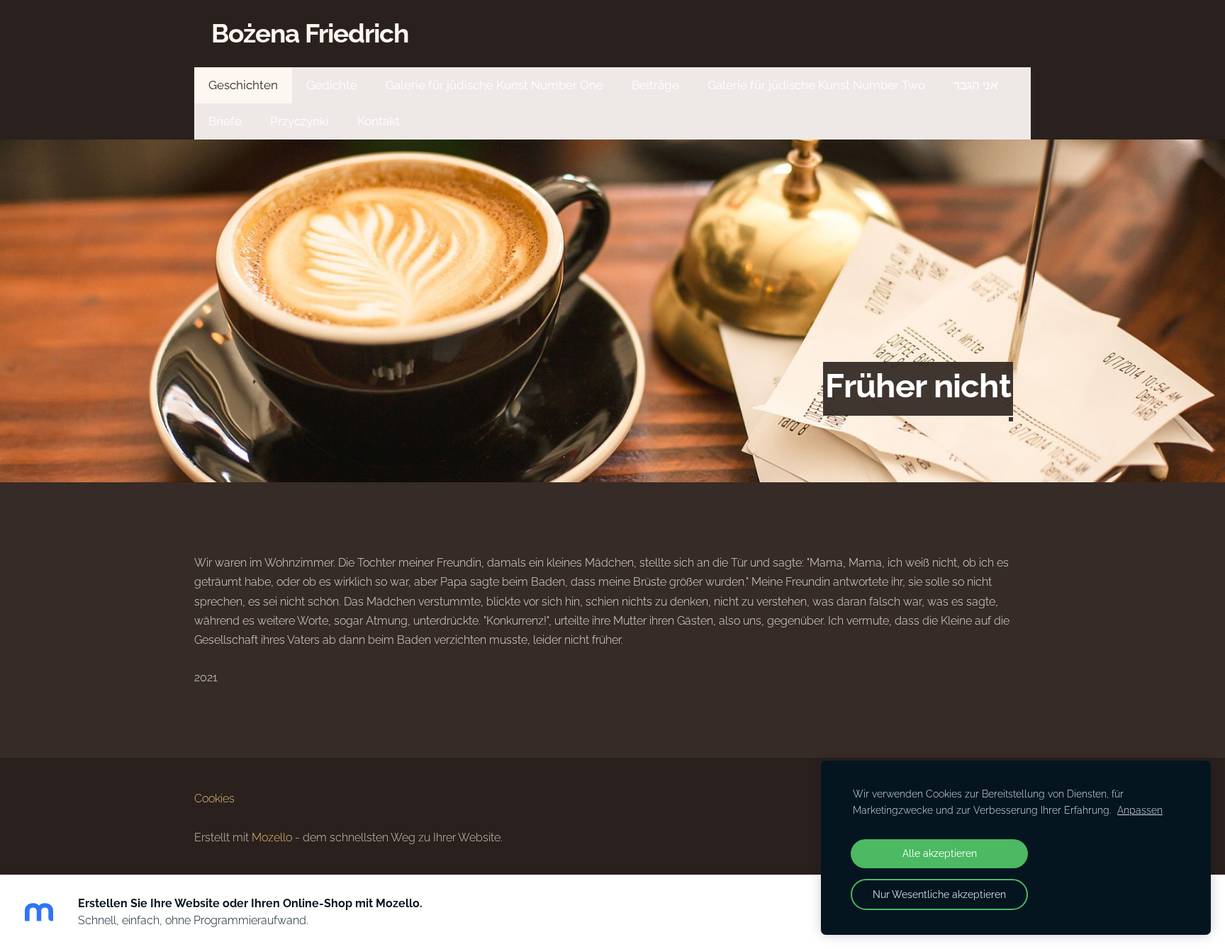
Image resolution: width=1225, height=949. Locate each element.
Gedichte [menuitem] (331, 85)
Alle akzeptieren (939, 853)
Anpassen (1140, 810)
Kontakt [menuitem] (378, 121)
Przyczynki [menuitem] (299, 121)
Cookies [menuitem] (214, 798)
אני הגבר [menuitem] (975, 85)
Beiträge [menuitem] (655, 85)
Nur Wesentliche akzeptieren (939, 894)
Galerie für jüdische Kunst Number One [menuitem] (494, 85)
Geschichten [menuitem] (243, 85)
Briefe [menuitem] (225, 121)
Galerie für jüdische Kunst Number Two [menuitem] (816, 85)
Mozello (272, 837)
